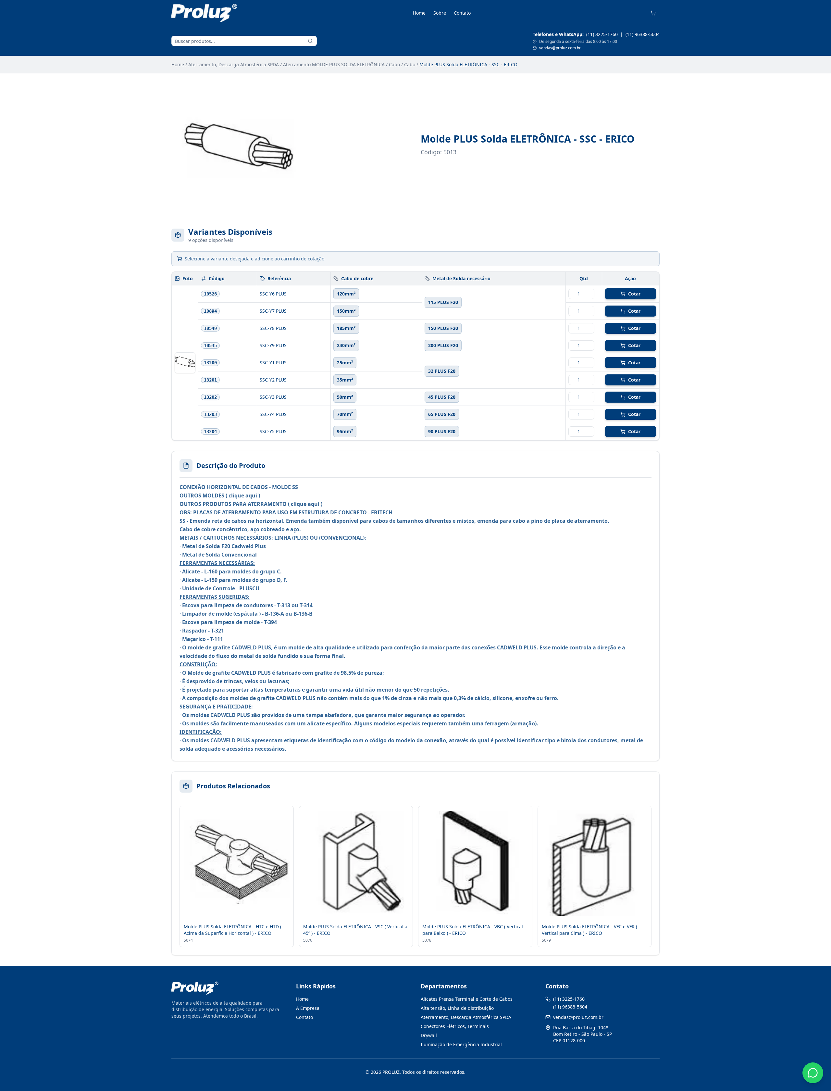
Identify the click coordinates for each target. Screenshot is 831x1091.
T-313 (283, 605)
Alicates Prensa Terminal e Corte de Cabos (467, 999)
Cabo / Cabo (402, 64)
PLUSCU (249, 588)
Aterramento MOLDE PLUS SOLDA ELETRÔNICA (334, 64)
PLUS (300, 537)
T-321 (217, 630)
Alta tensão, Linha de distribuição (457, 1008)
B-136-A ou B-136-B (289, 613)
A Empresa (307, 1008)
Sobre (439, 13)
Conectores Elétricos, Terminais (455, 1026)
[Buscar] (310, 41)
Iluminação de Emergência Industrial (461, 1044)
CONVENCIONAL (342, 537)
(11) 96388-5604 (643, 34)
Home (419, 13)
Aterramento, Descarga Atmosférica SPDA (233, 64)
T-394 (270, 622)
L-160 (210, 571)
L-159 (210, 579)
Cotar (634, 294)
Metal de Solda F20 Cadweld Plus (224, 546)
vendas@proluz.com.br (560, 48)
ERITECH (381, 512)
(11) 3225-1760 (602, 34)
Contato (462, 13)
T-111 (216, 639)
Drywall (429, 1035)
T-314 (306, 605)
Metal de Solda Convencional (219, 554)
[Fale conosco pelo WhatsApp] (812, 1072)
